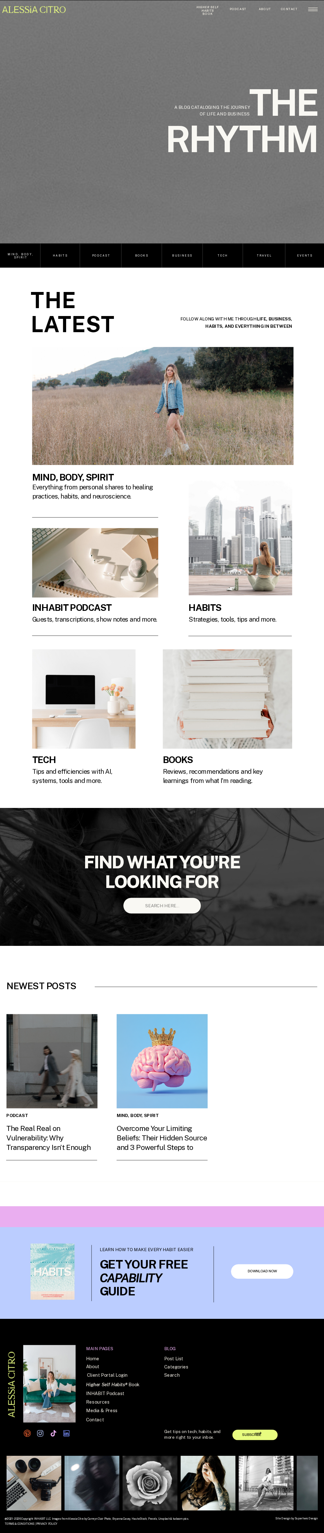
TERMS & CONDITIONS (19, 1523)
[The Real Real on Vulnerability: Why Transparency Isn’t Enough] (51, 1061)
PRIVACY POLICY (46, 1523)
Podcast (53, 1155)
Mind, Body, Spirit (138, 1115)
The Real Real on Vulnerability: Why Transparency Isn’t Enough (48, 1137)
